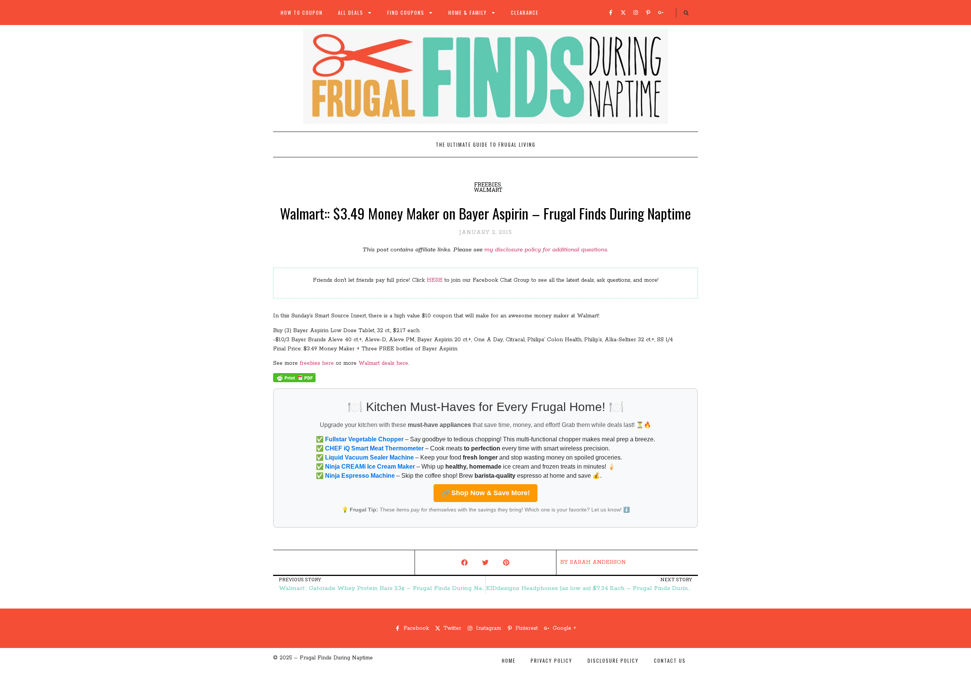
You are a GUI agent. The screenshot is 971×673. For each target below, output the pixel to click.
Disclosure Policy (613, 660)
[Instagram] (635, 12)
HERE (435, 280)
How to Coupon (302, 12)
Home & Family (467, 12)
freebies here (317, 363)
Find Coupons (405, 12)
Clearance (525, 12)
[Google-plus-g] (660, 12)
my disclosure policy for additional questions (545, 250)
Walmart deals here (383, 363)
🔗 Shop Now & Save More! (485, 493)
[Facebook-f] (610, 12)
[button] (686, 12)
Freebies (487, 184)
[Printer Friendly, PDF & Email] (294, 380)
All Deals (350, 12)
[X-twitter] (623, 12)
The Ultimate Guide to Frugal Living (486, 144)
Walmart (488, 189)
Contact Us (670, 660)
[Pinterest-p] (648, 12)
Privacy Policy (551, 660)
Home (508, 660)
